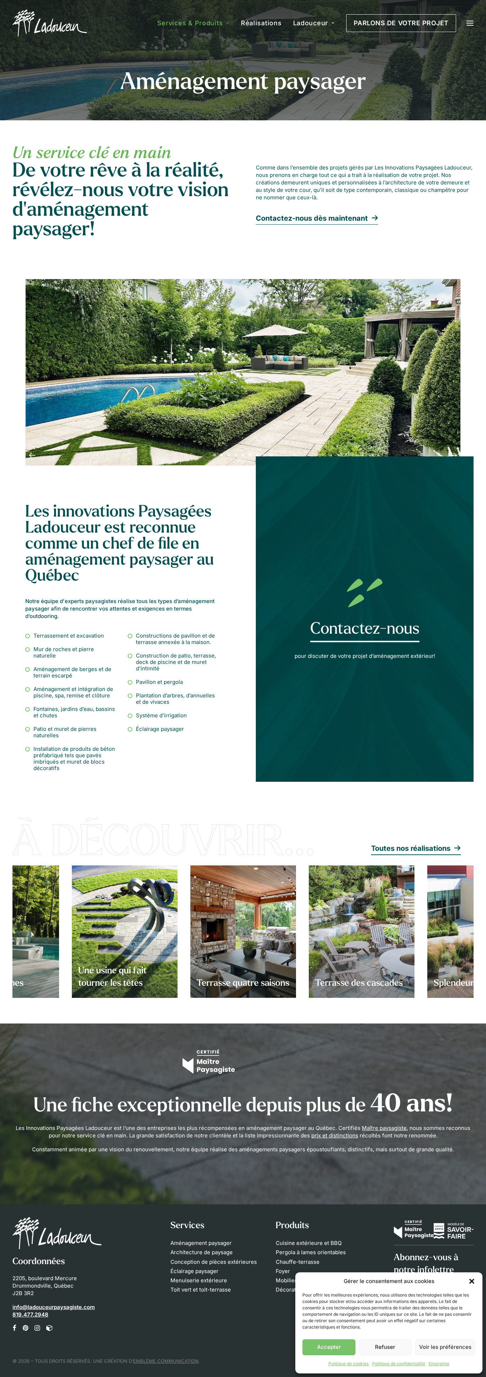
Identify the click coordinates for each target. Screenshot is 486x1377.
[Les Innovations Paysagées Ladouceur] (49, 23)
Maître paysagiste (384, 1128)
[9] (270, 455)
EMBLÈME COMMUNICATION (166, 1361)
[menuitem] (195, 23)
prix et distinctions (334, 1135)
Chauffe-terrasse (297, 1261)
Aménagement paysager (201, 1243)
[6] (250, 455)
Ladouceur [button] (310, 23)
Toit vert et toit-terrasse (200, 1289)
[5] (243, 455)
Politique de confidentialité (398, 1363)
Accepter (329, 1347)
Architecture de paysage (201, 1252)
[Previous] (32, 454)
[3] (228, 455)
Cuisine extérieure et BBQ (309, 1243)
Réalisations (261, 23)
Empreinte (439, 1363)
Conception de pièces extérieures (213, 1261)
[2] (221, 455)
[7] (257, 455)
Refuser (385, 1347)
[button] (471, 1281)
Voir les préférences (445, 1347)
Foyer (283, 1271)
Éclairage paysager (194, 1271)
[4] (235, 455)
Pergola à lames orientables (311, 1252)
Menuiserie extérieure (198, 1280)
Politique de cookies (348, 1363)
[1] (215, 455)
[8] (264, 455)
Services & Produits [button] (190, 23)
